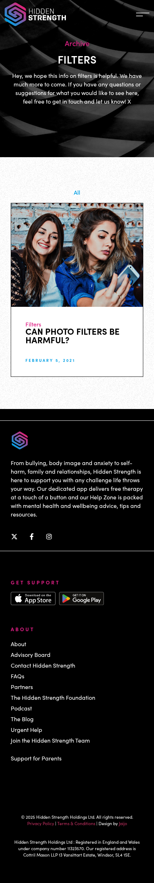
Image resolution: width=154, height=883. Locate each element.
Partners (22, 686)
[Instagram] (49, 536)
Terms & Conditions (76, 823)
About (18, 644)
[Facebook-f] (32, 536)
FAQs (17, 676)
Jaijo (123, 823)
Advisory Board (30, 654)
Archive (77, 43)
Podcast (21, 708)
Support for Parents (36, 758)
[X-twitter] (14, 536)
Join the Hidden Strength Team (50, 740)
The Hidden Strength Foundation (53, 697)
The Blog (22, 719)
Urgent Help (26, 729)
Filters (33, 324)
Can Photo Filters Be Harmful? (72, 335)
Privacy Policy (40, 823)
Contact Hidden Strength (43, 665)
